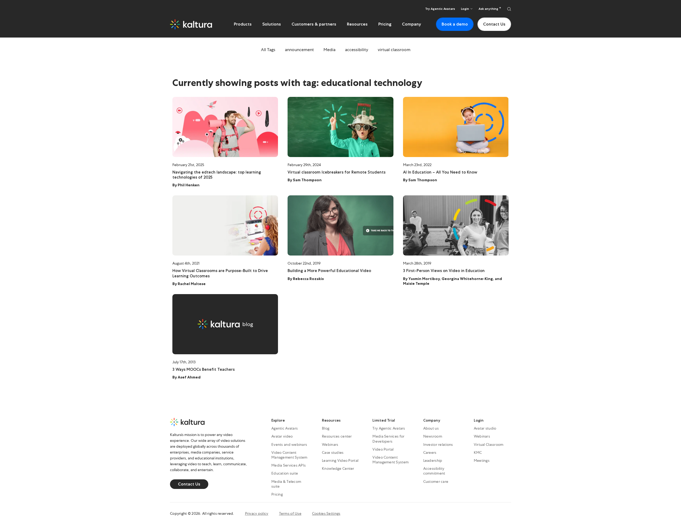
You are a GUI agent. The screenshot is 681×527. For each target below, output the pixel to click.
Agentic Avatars (284, 428)
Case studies (332, 452)
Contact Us (494, 24)
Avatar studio (485, 428)
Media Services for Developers (388, 438)
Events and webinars (289, 444)
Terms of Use (290, 513)
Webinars (330, 444)
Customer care (436, 481)
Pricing (384, 24)
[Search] (509, 9)
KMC (478, 452)
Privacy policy (256, 513)
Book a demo (455, 24)
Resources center (337, 436)
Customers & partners (314, 24)
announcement (299, 49)
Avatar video (282, 436)
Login (479, 420)
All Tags (268, 49)
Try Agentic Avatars (440, 9)
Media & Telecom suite (286, 484)
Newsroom (432, 436)
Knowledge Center (338, 468)
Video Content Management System (289, 455)
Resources (357, 24)
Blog (325, 428)
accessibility (356, 49)
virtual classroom (394, 49)
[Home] (191, 24)
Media (329, 49)
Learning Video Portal (340, 460)
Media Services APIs (288, 465)
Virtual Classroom (489, 444)
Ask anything (489, 9)
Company (411, 24)
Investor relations (438, 444)
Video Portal (382, 449)
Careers (430, 452)
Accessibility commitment (434, 471)
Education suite (284, 473)
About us (431, 428)
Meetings (481, 460)
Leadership (432, 460)
